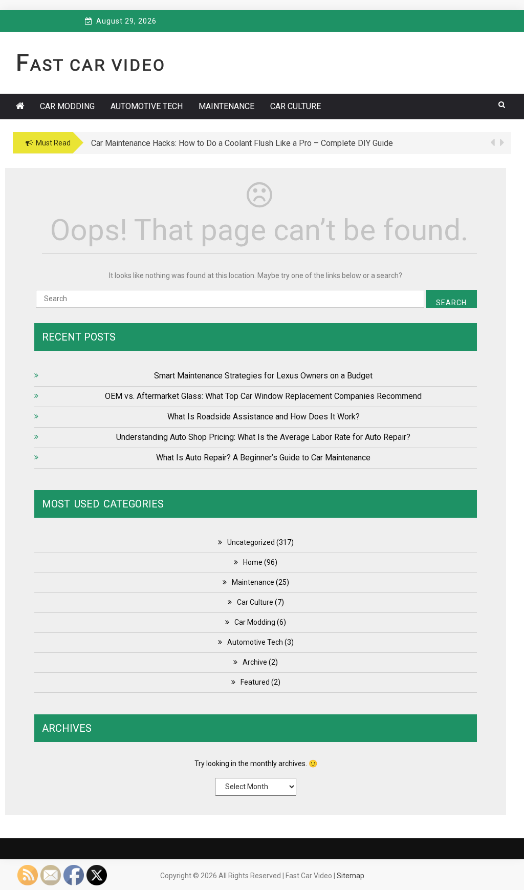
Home (253, 562)
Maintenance (226, 106)
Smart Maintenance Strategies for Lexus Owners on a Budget (263, 375)
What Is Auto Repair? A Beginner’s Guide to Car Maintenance (263, 457)
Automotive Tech (147, 106)
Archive (255, 662)
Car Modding (67, 106)
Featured (255, 682)
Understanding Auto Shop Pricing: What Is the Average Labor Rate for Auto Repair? (263, 437)
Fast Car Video (91, 65)
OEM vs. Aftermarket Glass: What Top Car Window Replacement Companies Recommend (263, 396)
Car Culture (295, 106)
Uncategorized (251, 542)
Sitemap (350, 876)
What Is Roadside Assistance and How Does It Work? (263, 416)
